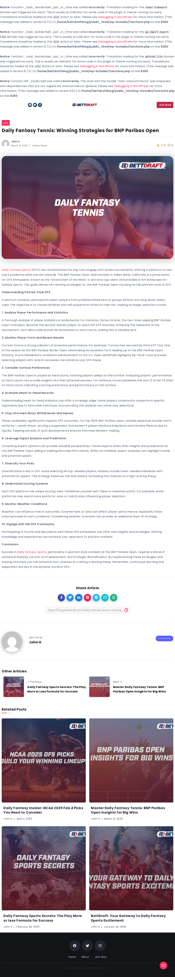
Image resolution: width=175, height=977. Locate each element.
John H (15, 141)
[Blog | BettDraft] (84, 105)
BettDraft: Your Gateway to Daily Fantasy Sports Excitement (128, 918)
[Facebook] (30, 105)
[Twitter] (35, 105)
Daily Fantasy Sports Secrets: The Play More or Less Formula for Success (56, 689)
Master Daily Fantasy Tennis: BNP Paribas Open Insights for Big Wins (139, 689)
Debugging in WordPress (115, 17)
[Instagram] (40, 105)
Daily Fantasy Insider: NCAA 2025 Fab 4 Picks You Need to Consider (43, 810)
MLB (5, 122)
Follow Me (164, 638)
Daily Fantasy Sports (16, 270)
